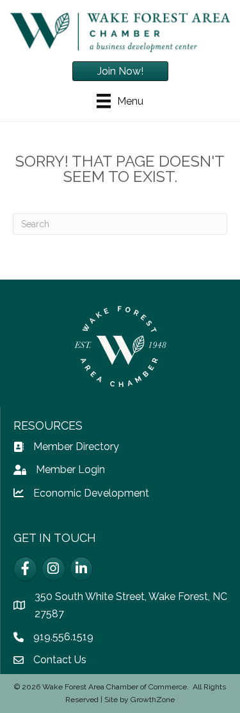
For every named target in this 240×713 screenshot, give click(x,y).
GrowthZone (153, 699)
